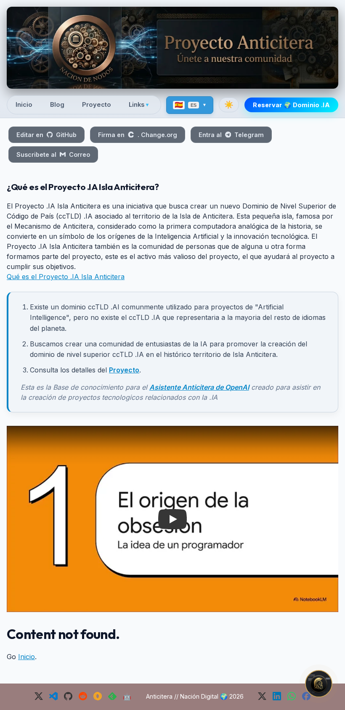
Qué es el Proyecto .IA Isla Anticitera (66, 276)
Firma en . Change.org (137, 134)
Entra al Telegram (231, 134)
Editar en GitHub (46, 134)
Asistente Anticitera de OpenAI (199, 387)
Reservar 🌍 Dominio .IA (291, 104)
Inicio (24, 104)
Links (139, 104)
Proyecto (96, 104)
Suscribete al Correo (53, 154)
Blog (57, 104)
